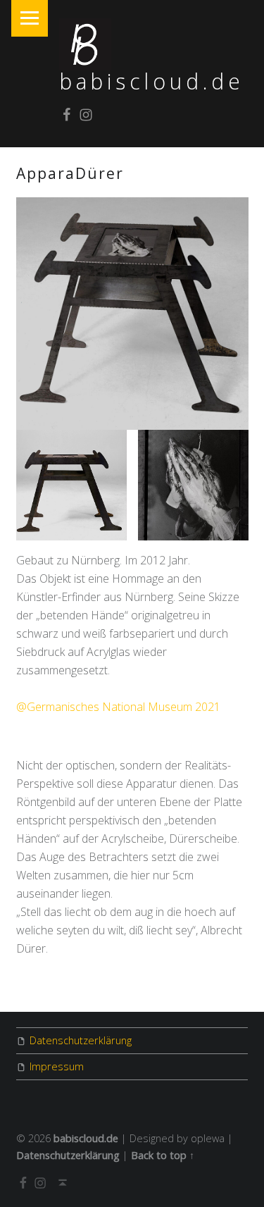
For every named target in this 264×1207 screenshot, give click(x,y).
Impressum (57, 1066)
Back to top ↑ (162, 1155)
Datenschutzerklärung (81, 1040)
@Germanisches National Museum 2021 (118, 706)
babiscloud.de (151, 81)
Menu (29, 18)
